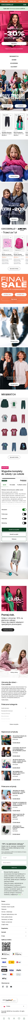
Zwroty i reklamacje (6, 912)
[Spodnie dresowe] (14, 447)
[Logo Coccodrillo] (7, 4)
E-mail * (5, 857)
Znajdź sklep (4, 924)
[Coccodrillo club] (25, 4)
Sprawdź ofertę (14, 268)
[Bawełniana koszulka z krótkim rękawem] (14, 405)
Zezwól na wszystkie (14, 529)
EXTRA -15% (13, 1)
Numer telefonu (6, 862)
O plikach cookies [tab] (21, 484)
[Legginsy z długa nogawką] (23, 419)
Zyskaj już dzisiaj (7, 630)
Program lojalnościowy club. (9, 914)
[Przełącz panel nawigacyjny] (3, 1018)
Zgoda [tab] (4, 484)
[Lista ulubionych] (19, 1018)
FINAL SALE (4, 1)
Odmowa (14, 539)
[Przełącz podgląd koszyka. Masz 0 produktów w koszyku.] (24, 1018)
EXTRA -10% (22, 1)
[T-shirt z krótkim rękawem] (4, 433)
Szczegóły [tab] (12, 484)
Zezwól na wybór (14, 534)
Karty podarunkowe (6, 917)
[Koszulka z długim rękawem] (14, 419)
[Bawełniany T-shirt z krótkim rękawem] (4, 419)
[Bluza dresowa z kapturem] (4, 405)
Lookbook (20, 106)
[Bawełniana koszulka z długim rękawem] (23, 447)
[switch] (24, 514)
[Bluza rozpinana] (23, 433)
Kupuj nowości (7, 106)
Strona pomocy (5, 904)
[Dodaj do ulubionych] (10, 115)
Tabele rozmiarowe (6, 922)
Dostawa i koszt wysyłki (7, 906)
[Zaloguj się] (14, 1018)
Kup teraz (14, 43)
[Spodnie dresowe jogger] (23, 405)
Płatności (3, 909)
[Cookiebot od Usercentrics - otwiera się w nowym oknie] (20, 481)
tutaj (19, 894)
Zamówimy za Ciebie (7, 919)
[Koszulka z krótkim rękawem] (14, 433)
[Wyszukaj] (8, 1018)
